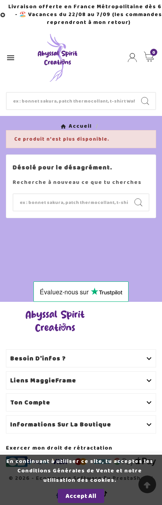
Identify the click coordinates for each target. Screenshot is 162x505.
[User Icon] (132, 57)
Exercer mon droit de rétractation (59, 448)
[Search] (145, 101)
